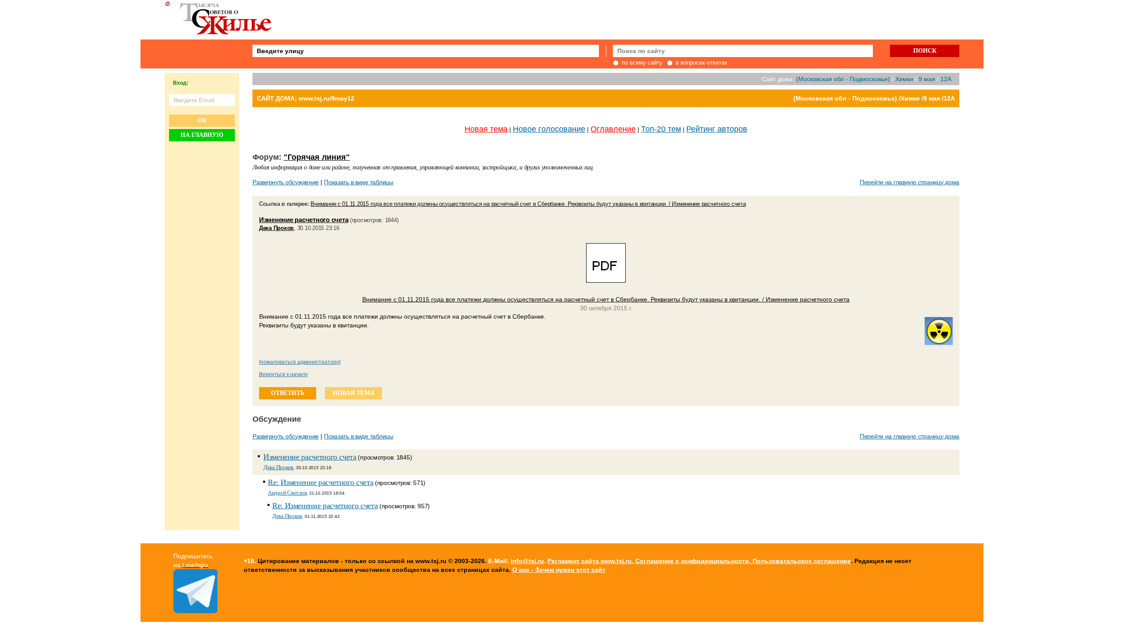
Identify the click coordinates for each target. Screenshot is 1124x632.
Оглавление (613, 129)
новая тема (354, 393)
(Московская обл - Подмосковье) (843, 79)
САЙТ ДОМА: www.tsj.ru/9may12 (305, 98)
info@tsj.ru (527, 560)
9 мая (927, 79)
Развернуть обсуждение (285, 182)
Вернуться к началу (283, 374)
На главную (201, 135)
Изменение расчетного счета (303, 219)
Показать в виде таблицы (358, 182)
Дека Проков (276, 228)
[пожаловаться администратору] (299, 362)
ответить (287, 393)
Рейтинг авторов (716, 129)
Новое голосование (549, 129)
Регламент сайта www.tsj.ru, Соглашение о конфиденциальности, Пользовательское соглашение (699, 560)
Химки (904, 79)
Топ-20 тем (661, 129)
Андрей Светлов (287, 492)
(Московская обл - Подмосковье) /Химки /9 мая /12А (874, 98)
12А (945, 79)
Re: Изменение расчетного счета (320, 482)
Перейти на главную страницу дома (909, 182)
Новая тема (486, 129)
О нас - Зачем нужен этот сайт (558, 569)
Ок (202, 120)
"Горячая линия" (317, 157)
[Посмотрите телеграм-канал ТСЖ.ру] (195, 610)
